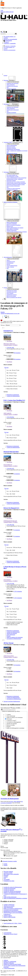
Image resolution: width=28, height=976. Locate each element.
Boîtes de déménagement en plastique (15, 728)
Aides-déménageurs (17, 257)
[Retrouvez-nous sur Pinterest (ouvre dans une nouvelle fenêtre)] (5, 942)
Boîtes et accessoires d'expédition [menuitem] (14, 225)
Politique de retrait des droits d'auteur (12, 964)
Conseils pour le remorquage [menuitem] (13, 109)
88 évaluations (17, 352)
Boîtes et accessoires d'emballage (11, 219)
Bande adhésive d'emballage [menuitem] (12, 229)
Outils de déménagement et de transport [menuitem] (15, 227)
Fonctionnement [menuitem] (10, 262)
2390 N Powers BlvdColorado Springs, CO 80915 (10, 656)
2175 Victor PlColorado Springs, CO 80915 (10, 580)
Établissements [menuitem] (8, 40)
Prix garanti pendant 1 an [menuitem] (9, 36)
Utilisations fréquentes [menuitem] (11, 148)
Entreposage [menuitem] (6, 172)
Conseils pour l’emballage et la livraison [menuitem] (17, 150)
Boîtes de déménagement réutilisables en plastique (15, 898)
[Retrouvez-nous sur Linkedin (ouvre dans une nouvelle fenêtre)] (5, 944)
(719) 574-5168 (10, 583)
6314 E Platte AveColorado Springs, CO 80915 (10, 465)
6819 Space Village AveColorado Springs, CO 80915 (10, 344)
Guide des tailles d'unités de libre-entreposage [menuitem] (16, 183)
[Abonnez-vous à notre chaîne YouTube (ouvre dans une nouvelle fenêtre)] (5, 948)
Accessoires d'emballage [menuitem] (12, 223)
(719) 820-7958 (10, 659)
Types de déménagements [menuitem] (12, 265)
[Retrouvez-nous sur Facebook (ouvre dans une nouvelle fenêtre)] (5, 937)
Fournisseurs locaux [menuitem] (11, 261)
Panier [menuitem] (7, 42)
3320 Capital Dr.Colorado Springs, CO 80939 (10, 414)
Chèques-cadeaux (8, 915)
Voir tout (6, 367)
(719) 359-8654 (10, 417)
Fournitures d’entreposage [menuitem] (12, 189)
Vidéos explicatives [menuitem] (11, 84)
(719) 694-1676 (10, 468)
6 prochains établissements (13, 701)
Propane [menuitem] (5, 287)
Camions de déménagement (13, 396)
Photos (9, 341)
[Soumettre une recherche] (16, 34)
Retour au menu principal (13, 81)
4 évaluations (17, 473)
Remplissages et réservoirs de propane (13, 911)
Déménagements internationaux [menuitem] (13, 149)
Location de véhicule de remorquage (12, 891)
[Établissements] (6, 32)
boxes (11, 801)
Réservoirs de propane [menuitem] (11, 296)
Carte (7, 317)
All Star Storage (8, 643)
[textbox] (19, 708)
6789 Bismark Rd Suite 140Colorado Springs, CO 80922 (10, 521)
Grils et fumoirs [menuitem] (10, 293)
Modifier (3, 312)
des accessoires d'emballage (12, 802)
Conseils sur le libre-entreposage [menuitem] (13, 188)
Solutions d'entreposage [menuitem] (12, 230)
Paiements (6, 875)
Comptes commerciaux (9, 904)
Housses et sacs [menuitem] (10, 226)
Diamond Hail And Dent (11, 451)
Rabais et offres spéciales (9, 917)
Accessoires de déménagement (14, 638)
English (5, 863)
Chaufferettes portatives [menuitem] (12, 294)
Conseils (6, 876)
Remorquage (6, 104)
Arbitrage (6, 960)
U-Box (17, 142)
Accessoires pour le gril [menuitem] (12, 292)
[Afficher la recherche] (4, 32)
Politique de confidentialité (10, 961)
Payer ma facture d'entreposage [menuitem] (13, 185)
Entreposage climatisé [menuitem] (11, 180)
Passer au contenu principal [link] (7, 11)
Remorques (11, 80)
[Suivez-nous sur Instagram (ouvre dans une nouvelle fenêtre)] (5, 939)
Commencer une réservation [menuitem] (12, 83)
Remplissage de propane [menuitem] (12, 290)
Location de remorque (9, 889)
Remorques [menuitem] (6, 80)
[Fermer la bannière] (2, 1)
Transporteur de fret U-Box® (10, 934)
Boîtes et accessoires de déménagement (13, 908)
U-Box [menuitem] (8, 142)
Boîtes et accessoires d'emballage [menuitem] (10, 202)
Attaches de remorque (12, 633)
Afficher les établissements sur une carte (10, 313)
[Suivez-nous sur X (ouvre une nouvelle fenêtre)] (5, 946)
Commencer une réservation (12, 107)
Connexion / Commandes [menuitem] (10, 43)
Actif (2, 10)
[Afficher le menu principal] (2, 13)
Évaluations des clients (9, 880)
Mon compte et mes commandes (11, 874)
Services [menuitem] (8, 264)
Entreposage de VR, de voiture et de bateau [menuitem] (16, 181)
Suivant (5, 701)
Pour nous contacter (8, 871)
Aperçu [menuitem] (8, 260)
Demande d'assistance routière (9, 861)
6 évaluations (17, 530)
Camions (8, 714)
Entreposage (12, 172)
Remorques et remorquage (13, 394)
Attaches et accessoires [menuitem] (11, 88)
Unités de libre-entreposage (10, 897)
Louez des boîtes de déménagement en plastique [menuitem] (17, 231)
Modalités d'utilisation (9, 963)
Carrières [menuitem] (6, 38)
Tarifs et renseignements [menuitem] (12, 145)
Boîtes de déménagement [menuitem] (12, 222)
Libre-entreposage (11, 634)
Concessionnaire (7, 932)
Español (5, 865)
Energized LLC (8, 330)
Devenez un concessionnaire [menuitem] (10, 39)
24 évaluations (17, 665)
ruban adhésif (17, 801)
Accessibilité (7, 879)
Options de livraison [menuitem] (11, 146)
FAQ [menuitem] (8, 87)
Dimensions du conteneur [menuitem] (12, 153)
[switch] (14, 316)
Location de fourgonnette (9, 888)
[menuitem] (17, 107)
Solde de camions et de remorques (15, 637)
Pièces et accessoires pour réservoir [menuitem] (14, 297)
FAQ (5, 878)
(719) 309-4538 (10, 524)
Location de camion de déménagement (13, 887)
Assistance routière (8, 872)
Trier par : (3, 325)
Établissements (9, 968)
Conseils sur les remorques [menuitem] (12, 86)
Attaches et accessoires (9, 906)
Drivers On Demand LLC (11, 508)
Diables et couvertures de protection (12, 892)
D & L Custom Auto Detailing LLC (14, 400)
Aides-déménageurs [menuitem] (8, 257)
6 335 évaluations (18, 591)
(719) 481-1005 (10, 347)
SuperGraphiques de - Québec (13, 923)
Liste (7, 316)
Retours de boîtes (10, 725)
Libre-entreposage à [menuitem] (12, 176)
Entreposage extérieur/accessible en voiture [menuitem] (16, 184)
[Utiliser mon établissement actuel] (11, 707)
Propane (10, 287)
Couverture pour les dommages (11, 910)
